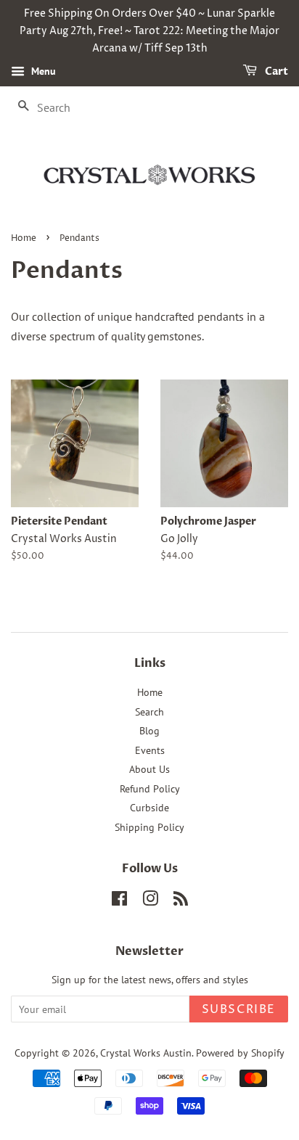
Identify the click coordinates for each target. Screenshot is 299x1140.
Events (150, 750)
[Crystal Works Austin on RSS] (181, 901)
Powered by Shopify (240, 1052)
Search (149, 711)
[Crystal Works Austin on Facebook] (119, 901)
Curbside (149, 807)
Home (23, 238)
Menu (42, 71)
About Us (149, 769)
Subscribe (239, 1009)
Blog (149, 730)
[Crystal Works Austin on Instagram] (150, 901)
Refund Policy (150, 788)
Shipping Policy (149, 827)
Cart (275, 72)
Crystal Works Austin (146, 1052)
